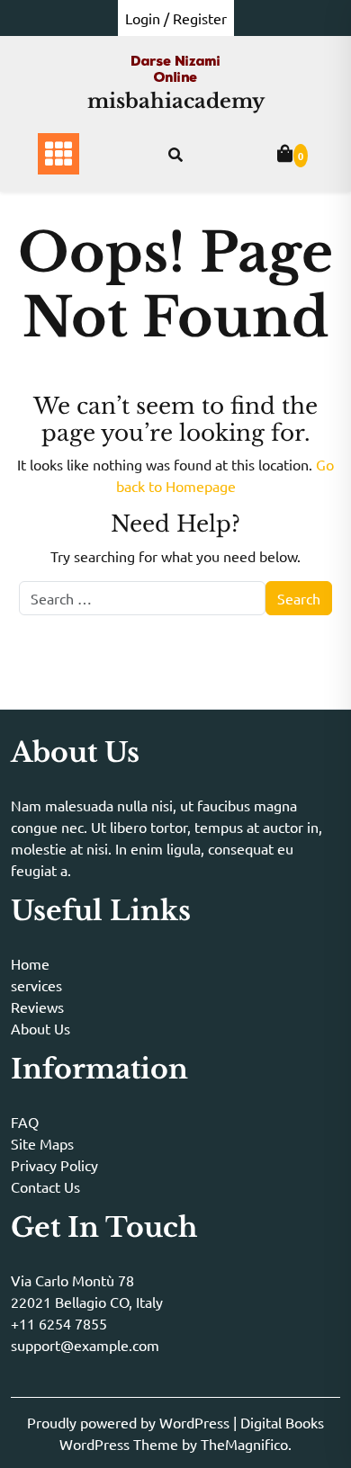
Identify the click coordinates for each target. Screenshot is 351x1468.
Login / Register (176, 18)
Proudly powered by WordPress (130, 1422)
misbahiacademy (176, 101)
